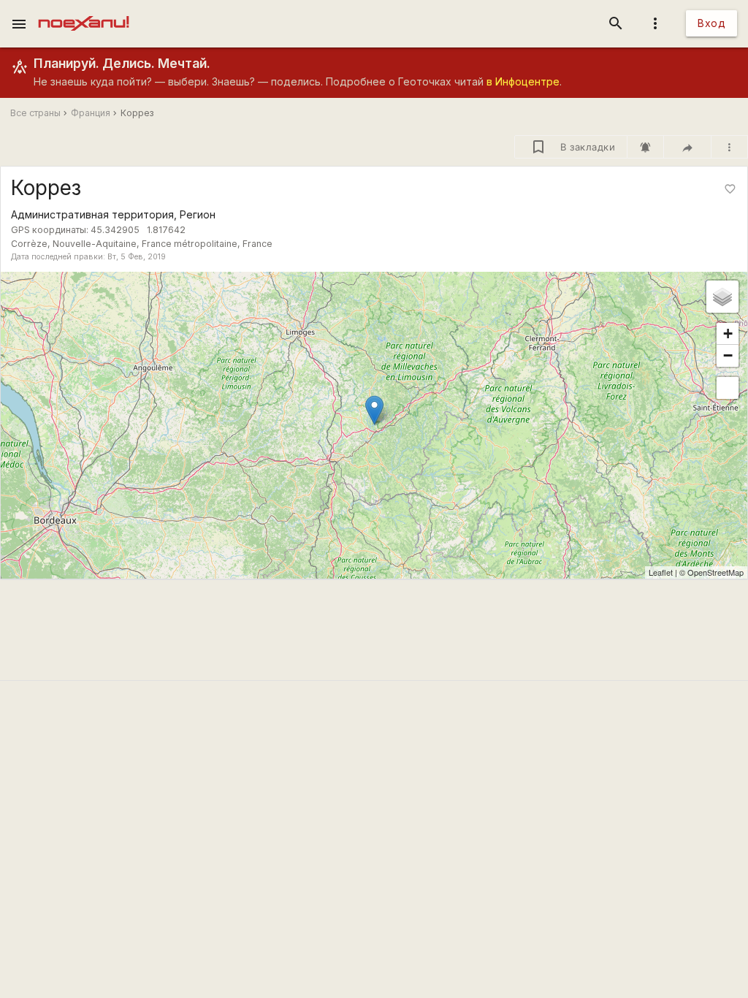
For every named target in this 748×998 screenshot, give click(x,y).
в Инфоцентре (523, 81)
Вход (711, 23)
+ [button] (728, 333)
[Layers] (722, 297)
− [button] (728, 355)
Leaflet (661, 572)
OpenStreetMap (715, 572)
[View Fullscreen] (728, 388)
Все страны (35, 112)
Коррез (137, 112)
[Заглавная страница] (83, 10)
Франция (90, 112)
